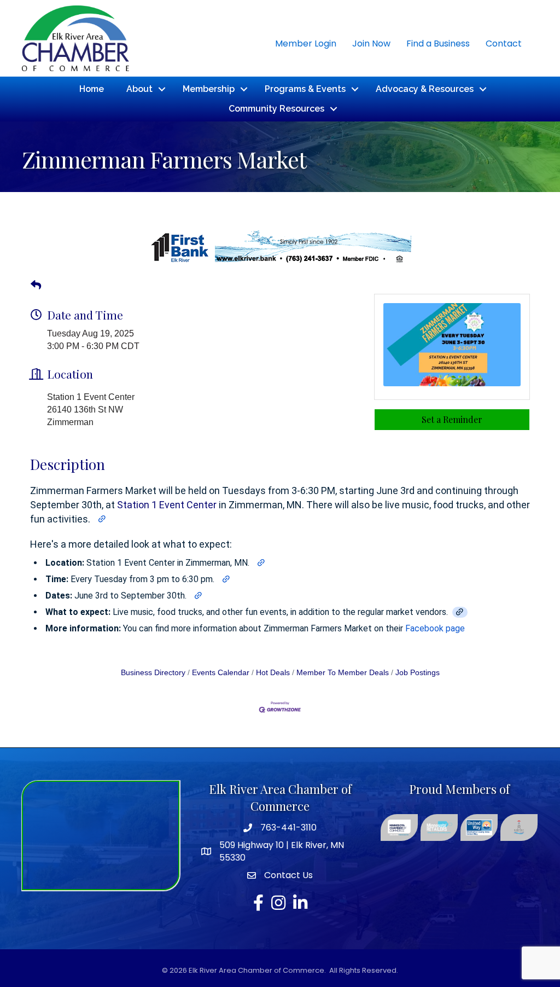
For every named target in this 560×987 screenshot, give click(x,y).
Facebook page (435, 628)
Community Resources (276, 108)
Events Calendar (220, 673)
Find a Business (438, 43)
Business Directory (153, 673)
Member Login (305, 43)
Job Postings (417, 673)
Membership (209, 89)
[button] (102, 519)
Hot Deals (273, 673)
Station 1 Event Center (167, 504)
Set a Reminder (452, 419)
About (139, 89)
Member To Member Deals (342, 673)
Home (91, 89)
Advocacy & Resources (425, 89)
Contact (504, 43)
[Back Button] (36, 285)
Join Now (371, 43)
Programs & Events (305, 89)
